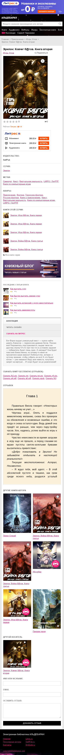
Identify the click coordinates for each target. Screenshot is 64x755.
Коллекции (10, 33)
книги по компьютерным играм (17, 184)
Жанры (34, 30)
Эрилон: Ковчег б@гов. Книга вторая (16, 671)
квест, (16, 181)
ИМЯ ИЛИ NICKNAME (13, 679)
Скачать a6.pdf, (25, 378)
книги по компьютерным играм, (41, 200)
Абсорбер (37, 572)
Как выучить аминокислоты (22, 310)
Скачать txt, (23, 376)
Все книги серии (12, 255)
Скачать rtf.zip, (51, 376)
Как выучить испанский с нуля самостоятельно (31, 303)
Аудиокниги (14, 30)
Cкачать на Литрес (15, 334)
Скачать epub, (38, 378)
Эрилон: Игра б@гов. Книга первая (26, 215)
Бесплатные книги (48, 30)
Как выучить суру (18, 289)
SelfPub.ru (30, 742)
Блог (60, 30)
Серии (20, 33)
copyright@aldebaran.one (14, 751)
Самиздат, (7, 181)
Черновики (30, 33)
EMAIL (6, 690)
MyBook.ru (30, 745)
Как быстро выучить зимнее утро (25, 296)
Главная (5, 39)
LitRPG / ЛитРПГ (10, 203)
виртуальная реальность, (31, 181)
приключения (17, 39)
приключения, (9, 195)
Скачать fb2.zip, (10, 376)
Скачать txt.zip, (36, 376)
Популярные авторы (12, 742)
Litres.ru (29, 739)
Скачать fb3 (51, 378)
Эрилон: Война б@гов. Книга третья (26, 241)
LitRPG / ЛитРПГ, (51, 181)
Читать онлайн (14, 327)
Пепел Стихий (9, 536)
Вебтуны (25, 30)
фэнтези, (21, 195)
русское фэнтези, (11, 198)
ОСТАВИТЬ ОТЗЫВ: (12, 701)
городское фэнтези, (34, 195)
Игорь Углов (31, 39)
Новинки (6, 739)
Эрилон (6, 170)
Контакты (7, 745)
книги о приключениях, (30, 198)
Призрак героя (39, 631)
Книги (4, 30)
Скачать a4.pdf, (10, 378)
